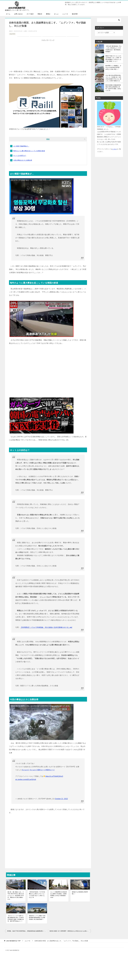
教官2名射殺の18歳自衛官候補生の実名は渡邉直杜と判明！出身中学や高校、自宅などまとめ (113, 87)
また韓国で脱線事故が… (21, 146)
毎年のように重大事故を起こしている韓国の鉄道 (29, 151)
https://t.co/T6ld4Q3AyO (54, 776)
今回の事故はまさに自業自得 (22, 160)
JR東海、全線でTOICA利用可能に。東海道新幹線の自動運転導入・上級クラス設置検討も (27, 931)
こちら (114, 149)
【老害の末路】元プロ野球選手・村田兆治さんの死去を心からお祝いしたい (70, 931)
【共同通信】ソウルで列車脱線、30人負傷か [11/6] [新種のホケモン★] (46, 627)
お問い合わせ (18, 14)
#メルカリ (26, 770)
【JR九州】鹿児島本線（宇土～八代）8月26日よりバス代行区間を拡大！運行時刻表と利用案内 (113, 48)
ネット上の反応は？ (19, 155)
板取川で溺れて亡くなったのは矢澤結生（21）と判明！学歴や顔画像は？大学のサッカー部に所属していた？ (113, 58)
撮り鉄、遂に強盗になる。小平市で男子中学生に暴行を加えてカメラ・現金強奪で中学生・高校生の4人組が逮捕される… (16, 895)
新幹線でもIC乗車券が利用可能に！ (80, 892)
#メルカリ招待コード (38, 770)
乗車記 (48, 14)
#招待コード (50, 770)
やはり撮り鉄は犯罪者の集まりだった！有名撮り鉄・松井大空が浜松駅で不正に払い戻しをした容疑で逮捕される (113, 78)
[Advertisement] (48, 56)
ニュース (65, 14)
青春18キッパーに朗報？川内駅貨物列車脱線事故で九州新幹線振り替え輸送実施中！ (37, 917)
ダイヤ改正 (30, 14)
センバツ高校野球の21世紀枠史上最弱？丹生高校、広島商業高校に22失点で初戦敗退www (58, 894)
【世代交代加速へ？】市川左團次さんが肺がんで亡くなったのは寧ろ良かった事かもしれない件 (37, 894)
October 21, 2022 (61, 799)
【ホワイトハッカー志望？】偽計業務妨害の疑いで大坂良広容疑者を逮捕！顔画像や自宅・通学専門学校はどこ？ (16, 918)
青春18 (40, 14)
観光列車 (75, 14)
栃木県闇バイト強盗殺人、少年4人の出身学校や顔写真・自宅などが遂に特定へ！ (113, 67)
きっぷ (56, 14)
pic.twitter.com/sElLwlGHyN (25, 779)
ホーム (8, 14)
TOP (13, 941)
